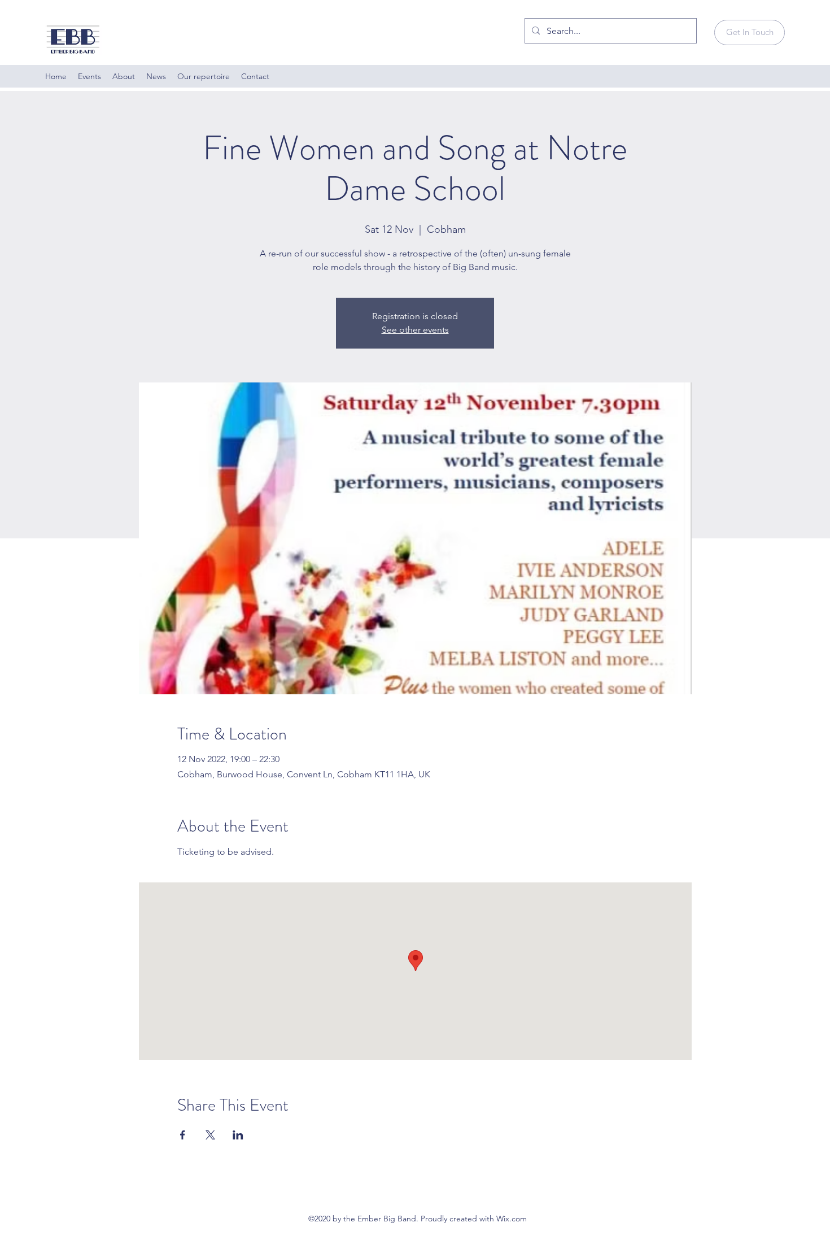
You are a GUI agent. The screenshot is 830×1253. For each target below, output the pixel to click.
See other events (415, 329)
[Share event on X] (210, 1134)
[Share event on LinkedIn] (238, 1134)
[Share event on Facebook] (182, 1134)
